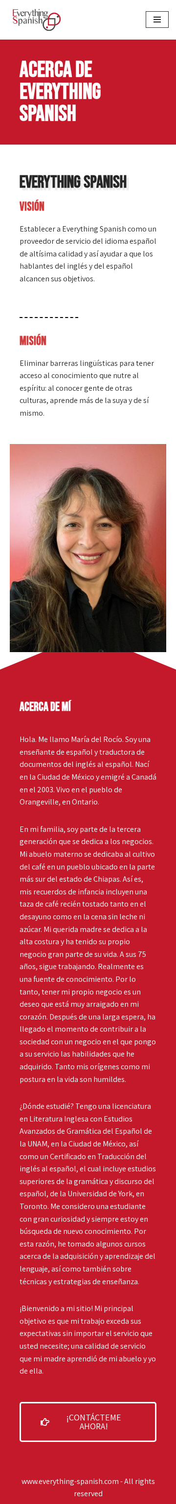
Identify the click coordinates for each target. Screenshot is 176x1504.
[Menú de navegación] (157, 19)
